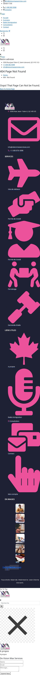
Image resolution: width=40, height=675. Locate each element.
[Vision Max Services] (2, 14)
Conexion (8, 10)
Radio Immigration (10, 22)
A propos (6, 20)
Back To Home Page (7, 89)
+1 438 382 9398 (10, 7)
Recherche (4, 31)
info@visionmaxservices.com (15, 1)
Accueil (5, 18)
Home (5, 75)
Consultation (8, 25)
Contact (6, 27)
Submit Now (5, 673)
